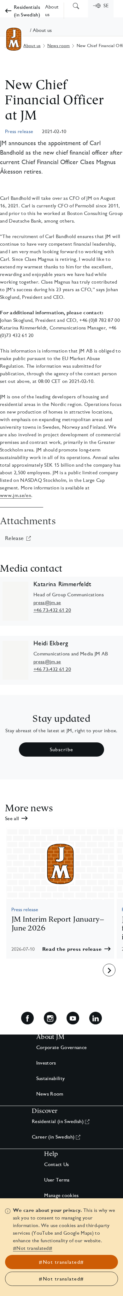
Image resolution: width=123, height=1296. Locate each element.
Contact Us (56, 1164)
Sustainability (50, 1078)
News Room (49, 1094)
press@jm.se (47, 602)
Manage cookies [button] (61, 1195)
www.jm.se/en (15, 495)
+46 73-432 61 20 (52, 610)
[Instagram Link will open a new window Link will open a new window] (50, 1018)
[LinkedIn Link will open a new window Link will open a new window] (95, 1018)
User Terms (56, 1180)
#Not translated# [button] (32, 1248)
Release (14, 538)
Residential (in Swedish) (58, 1121)
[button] (76, 949)
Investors (46, 1063)
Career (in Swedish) (53, 1137)
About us (31, 45)
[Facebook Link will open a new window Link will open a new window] (27, 1018)
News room (58, 45)
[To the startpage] (13, 39)
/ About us (41, 30)
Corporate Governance (61, 1047)
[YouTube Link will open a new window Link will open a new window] (73, 1018)
